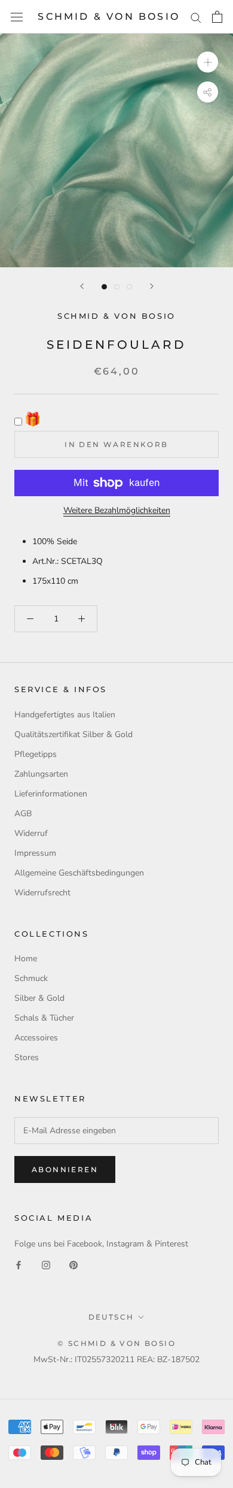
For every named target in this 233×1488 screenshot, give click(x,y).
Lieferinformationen (50, 793)
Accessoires (36, 1037)
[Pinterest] (73, 1264)
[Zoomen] (207, 62)
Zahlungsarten (41, 774)
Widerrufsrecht (42, 892)
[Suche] (196, 17)
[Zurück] (82, 286)
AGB (23, 813)
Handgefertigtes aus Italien (64, 714)
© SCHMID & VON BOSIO (116, 1343)
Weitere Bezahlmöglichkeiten (116, 510)
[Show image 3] (129, 286)
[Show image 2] (116, 286)
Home (25, 958)
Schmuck (31, 978)
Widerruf (31, 833)
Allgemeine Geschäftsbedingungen (79, 873)
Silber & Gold (39, 998)
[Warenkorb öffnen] (217, 17)
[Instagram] (46, 1264)
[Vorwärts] (152, 286)
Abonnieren (65, 1169)
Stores (26, 1057)
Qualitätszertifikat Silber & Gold (73, 734)
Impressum (35, 853)
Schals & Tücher (44, 1018)
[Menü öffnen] (17, 17)
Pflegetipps (35, 754)
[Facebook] (18, 1264)
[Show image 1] (104, 286)
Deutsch (111, 1316)
